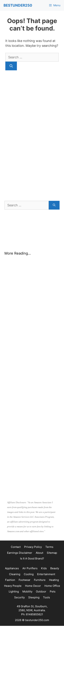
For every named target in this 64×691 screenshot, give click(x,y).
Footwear (24, 580)
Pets (52, 591)
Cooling (29, 574)
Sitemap (52, 552)
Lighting (14, 591)
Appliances (12, 568)
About (39, 552)
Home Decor (33, 585)
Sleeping (33, 597)
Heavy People (13, 585)
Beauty (54, 568)
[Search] (11, 66)
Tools (46, 597)
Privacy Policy (33, 547)
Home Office (52, 585)
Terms (49, 547)
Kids (44, 568)
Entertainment (46, 574)
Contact (16, 547)
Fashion (10, 580)
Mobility (27, 591)
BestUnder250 (18, 5)
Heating (54, 580)
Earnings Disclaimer (19, 552)
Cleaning (14, 574)
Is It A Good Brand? (32, 558)
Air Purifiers (30, 568)
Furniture (40, 580)
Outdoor (41, 591)
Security (19, 597)
